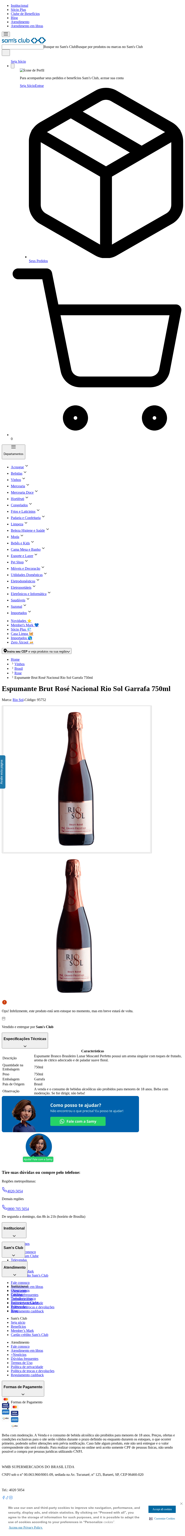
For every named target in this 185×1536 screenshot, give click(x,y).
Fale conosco (20, 1283)
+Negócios (18, 1355)
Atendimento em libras (27, 26)
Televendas (19, 1260)
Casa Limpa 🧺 (22, 634)
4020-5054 (15, 1191)
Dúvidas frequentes (24, 1295)
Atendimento (20, 22)
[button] (162, 1518)
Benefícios (18, 1326)
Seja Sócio (18, 61)
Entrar (39, 86)
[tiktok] (7, 1498)
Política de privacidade (27, 1367)
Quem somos (20, 1290)
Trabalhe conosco (23, 1298)
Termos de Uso (21, 1363)
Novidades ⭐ (21, 621)
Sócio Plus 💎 (21, 629)
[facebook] (3, 1498)
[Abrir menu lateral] (6, 34)
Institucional (19, 5)
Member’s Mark (22, 1331)
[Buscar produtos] (6, 52)
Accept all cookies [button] (162, 1509)
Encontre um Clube (25, 1302)
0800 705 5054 (18, 1209)
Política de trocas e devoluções (32, 1307)
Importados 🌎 (21, 638)
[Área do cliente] (12, 66)
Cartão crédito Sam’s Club (29, 1275)
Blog (14, 18)
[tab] (77, 779)
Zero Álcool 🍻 (22, 642)
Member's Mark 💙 (25, 625)
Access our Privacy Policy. (26, 1527)
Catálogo (17, 1294)
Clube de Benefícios (25, 14)
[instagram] (11, 1498)
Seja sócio (18, 1322)
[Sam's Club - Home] (24, 42)
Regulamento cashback (27, 1311)
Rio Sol (18, 700)
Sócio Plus (18, 10)
